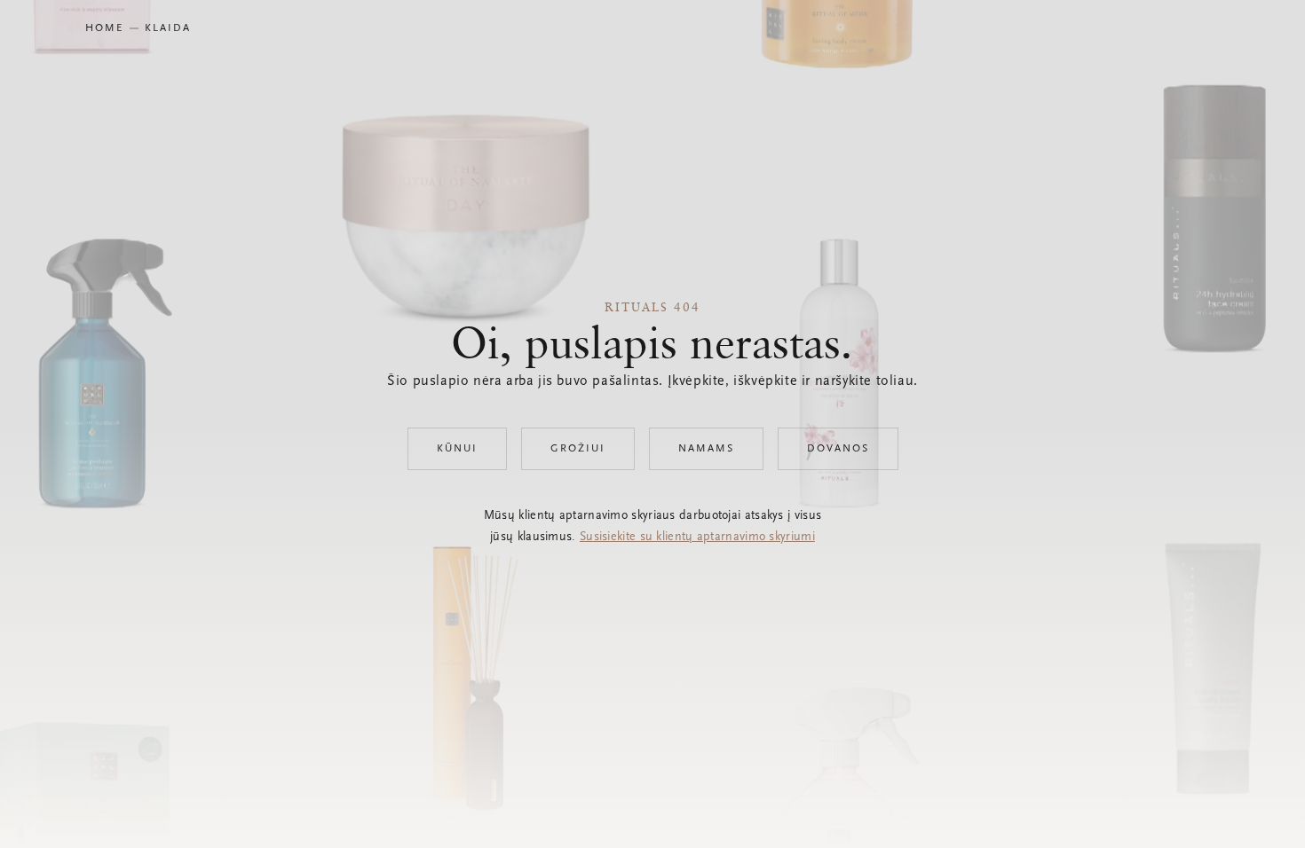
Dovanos (838, 449)
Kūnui (457, 449)
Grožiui (577, 449)
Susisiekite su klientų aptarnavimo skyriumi (697, 537)
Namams (706, 449)
